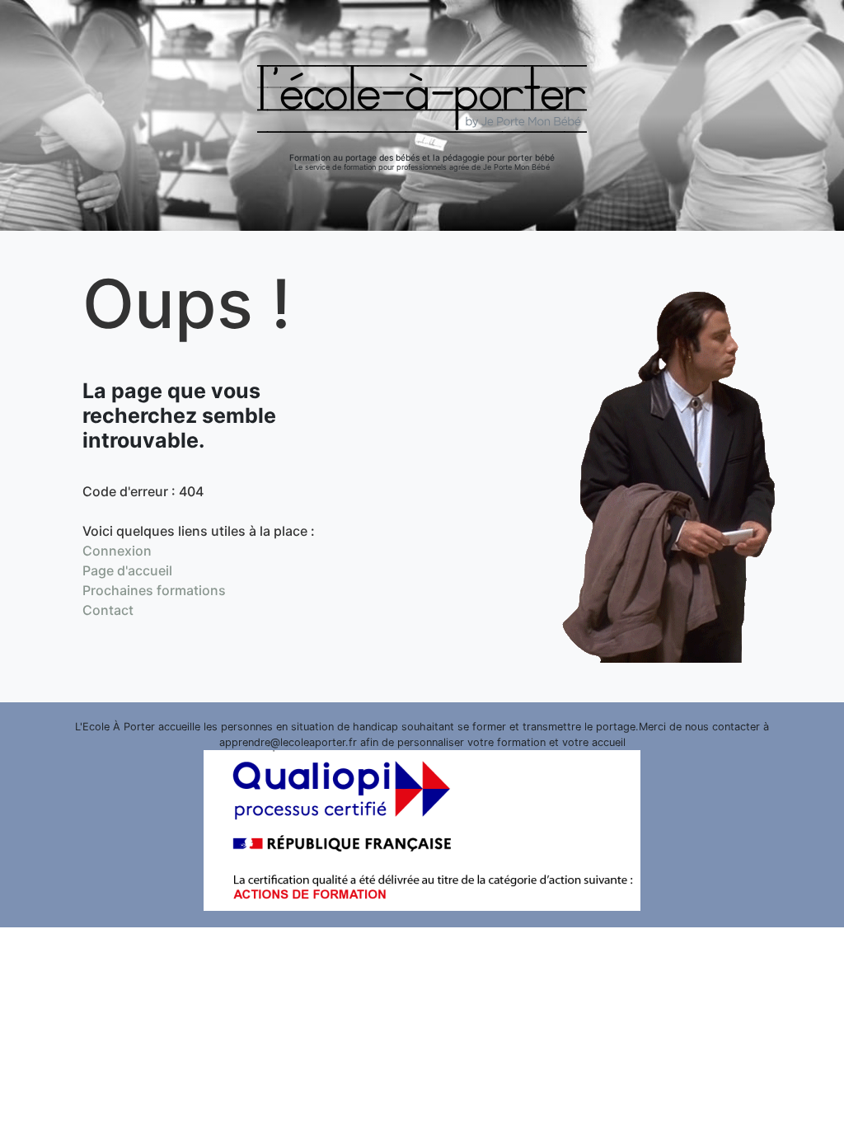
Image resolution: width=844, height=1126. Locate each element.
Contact (108, 610)
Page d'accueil (127, 570)
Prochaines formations (154, 590)
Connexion (117, 550)
